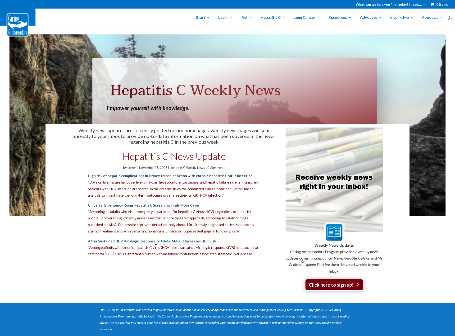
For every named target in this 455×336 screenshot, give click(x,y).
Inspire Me (399, 17)
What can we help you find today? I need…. (389, 4)
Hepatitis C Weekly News (187, 168)
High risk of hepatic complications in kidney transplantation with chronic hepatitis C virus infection (170, 176)
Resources (337, 17)
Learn (223, 17)
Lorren (131, 168)
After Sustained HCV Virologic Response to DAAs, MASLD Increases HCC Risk (152, 241)
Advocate (368, 17)
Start (200, 17)
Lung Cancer (304, 17)
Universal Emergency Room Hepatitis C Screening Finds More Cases (144, 205)
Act (244, 17)
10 (192, 244)
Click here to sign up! (331, 285)
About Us (430, 17)
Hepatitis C (271, 17)
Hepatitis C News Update (174, 156)
